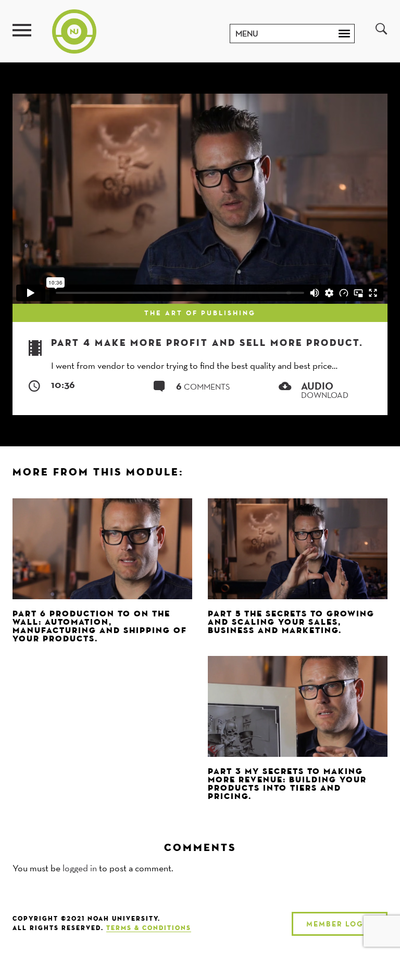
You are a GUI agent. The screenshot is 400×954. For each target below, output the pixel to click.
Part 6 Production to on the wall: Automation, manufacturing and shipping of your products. (99, 626)
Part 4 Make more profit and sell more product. (207, 343)
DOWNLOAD (324, 391)
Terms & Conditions (148, 928)
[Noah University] (74, 30)
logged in (80, 868)
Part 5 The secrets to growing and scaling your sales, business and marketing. (291, 622)
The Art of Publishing (200, 312)
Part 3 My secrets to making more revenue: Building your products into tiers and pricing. (287, 784)
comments (203, 386)
